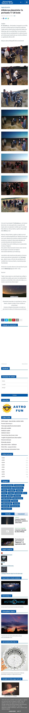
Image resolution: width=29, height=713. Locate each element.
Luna (3, 495)
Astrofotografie (19, 485)
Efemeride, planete (6, 442)
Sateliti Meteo (5, 501)
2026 (15, 458)
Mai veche (24, 364)
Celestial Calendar (17, 487)
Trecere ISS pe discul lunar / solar (9, 435)
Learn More (12, 711)
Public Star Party (6, 498)
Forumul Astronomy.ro (6, 423)
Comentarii (21, 514)
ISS (25, 493)
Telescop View (15, 506)
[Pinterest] (13, 320)
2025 (15, 460)
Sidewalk (14, 501)
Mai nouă (4, 364)
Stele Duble (5, 506)
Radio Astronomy (17, 498)
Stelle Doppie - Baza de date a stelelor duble (12, 421)
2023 (15, 465)
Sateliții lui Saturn (5, 433)
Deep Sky (19, 490)
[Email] (17, 320)
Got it (19, 711)
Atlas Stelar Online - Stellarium (9, 444)
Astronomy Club (6, 487)
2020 (15, 472)
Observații (17, 495)
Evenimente (19, 493)
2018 (15, 476)
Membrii (10, 495)
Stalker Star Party (6, 503)
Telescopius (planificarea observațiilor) (11, 426)
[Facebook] (3, 18)
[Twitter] (6, 18)
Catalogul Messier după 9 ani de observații (11, 573)
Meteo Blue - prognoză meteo (8, 447)
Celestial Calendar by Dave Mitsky (20, 530)
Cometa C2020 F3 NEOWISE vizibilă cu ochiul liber (21, 521)
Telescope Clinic (6, 508)
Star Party (16, 503)
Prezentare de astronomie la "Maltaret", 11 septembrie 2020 (20, 541)
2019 (15, 474)
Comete (4, 490)
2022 (15, 467)
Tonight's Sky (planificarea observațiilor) (11, 437)
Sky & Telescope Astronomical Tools (10, 449)
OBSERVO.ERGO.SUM (6, 555)
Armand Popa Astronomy (7, 565)
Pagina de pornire (5, 7)
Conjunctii (11, 490)
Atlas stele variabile (6, 428)
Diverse (4, 493)
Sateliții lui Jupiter (5, 430)
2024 (15, 462)
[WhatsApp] (8, 18)
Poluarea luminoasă (6, 440)
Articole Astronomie (7, 485)
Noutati (3, 562)
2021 (15, 469)
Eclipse (11, 493)
